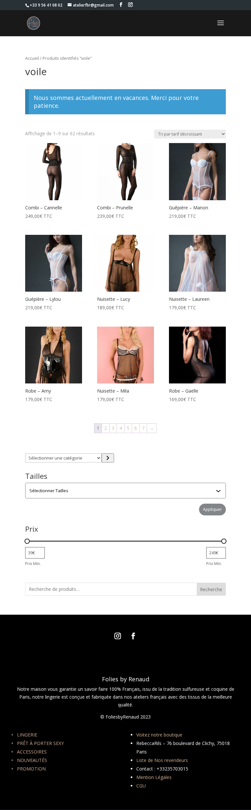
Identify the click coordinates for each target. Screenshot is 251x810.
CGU (141, 786)
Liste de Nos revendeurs (162, 760)
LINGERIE (27, 735)
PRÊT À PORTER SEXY (40, 743)
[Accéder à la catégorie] (108, 457)
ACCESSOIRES (32, 752)
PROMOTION (31, 769)
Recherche (211, 589)
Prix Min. (33, 563)
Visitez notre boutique (159, 735)
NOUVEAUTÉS (32, 760)
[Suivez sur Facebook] (133, 635)
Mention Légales (154, 777)
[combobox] (126, 490)
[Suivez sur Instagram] (117, 635)
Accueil (32, 58)
